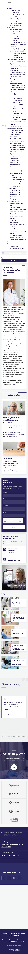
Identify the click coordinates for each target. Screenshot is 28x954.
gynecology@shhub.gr (14, 560)
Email (4, 512)
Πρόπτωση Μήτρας (19, 181)
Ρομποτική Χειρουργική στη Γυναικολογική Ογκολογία (17, 152)
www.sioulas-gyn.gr (18, 933)
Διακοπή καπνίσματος (16, 237)
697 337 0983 (12, 553)
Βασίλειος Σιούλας (16, 10)
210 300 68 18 (12, 550)
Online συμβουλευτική (17, 248)
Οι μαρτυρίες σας (15, 196)
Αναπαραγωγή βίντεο (14, 767)
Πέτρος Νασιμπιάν (19, 42)
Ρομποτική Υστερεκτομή (17, 147)
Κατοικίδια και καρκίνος (17, 235)
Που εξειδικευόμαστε (17, 130)
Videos (15, 16)
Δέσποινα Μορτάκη (16, 19)
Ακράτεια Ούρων (18, 179)
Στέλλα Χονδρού (15, 25)
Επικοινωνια (11, 244)
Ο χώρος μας (14, 199)
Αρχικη (9, 6)
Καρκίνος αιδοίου (15, 126)
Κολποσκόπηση (18, 113)
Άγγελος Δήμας (18, 31)
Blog (8, 241)
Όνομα (5, 492)
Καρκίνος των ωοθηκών (17, 85)
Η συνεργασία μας (16, 192)
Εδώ (15, 384)
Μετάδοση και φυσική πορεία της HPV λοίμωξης (19, 100)
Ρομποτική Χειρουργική (17, 145)
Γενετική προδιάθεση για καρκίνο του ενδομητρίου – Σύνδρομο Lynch (18, 74)
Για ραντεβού (14, 246)
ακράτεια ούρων (20, 331)
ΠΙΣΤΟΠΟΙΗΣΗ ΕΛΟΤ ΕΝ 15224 (16, 941)
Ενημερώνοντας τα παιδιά (18, 214)
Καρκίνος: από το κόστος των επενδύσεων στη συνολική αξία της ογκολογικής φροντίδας (18, 662)
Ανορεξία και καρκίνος (17, 229)
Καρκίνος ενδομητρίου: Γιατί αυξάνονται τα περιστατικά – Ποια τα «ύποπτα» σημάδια (17, 632)
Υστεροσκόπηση (15, 164)
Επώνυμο (5, 498)
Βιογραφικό (16, 12)
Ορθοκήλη (16, 186)
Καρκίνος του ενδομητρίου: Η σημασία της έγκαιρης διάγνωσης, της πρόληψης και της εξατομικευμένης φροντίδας (18, 618)
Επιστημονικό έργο (19, 14)
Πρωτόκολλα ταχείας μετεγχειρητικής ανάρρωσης (16, 134)
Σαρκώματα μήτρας (16, 79)
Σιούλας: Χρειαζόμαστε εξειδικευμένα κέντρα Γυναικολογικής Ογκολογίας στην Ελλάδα (18, 647)
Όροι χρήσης (5, 939)
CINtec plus (16, 115)
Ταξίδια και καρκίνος (16, 211)
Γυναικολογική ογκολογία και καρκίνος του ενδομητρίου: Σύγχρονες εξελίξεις (18, 603)
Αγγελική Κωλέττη (19, 49)
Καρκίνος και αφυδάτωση (18, 239)
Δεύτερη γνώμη (15, 194)
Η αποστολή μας (15, 190)
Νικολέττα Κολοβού (19, 53)
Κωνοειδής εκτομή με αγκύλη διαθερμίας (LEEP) (17, 173)
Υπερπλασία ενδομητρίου (18, 66)
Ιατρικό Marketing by (14, 945)
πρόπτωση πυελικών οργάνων (13, 333)
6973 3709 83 (15, 855)
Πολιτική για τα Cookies (15, 939)
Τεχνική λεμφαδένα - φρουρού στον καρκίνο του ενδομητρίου (17, 141)
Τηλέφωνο (5, 505)
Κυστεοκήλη (17, 184)
